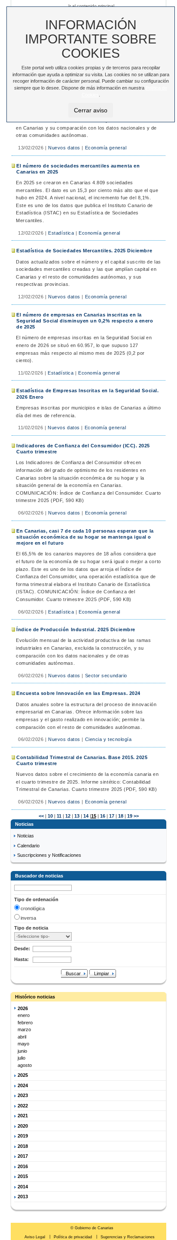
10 (49, 815)
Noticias (25, 835)
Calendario (28, 845)
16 (102, 815)
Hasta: (21, 959)
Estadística (61, 233)
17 (111, 815)
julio (21, 1057)
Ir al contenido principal (91, 5)
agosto (25, 1065)
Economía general (106, 147)
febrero (25, 1022)
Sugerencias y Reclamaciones (128, 1237)
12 (67, 815)
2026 (23, 1008)
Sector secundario (106, 675)
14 (85, 815)
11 (58, 815)
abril (22, 1036)
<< (41, 815)
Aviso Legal (35, 1237)
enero (24, 1015)
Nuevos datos (64, 147)
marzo (24, 1029)
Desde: (22, 948)
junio (22, 1051)
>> (136, 815)
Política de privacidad (73, 1237)
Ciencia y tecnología (108, 739)
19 (129, 815)
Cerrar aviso (90, 110)
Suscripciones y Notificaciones (49, 855)
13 (76, 815)
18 (120, 815)
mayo (23, 1043)
